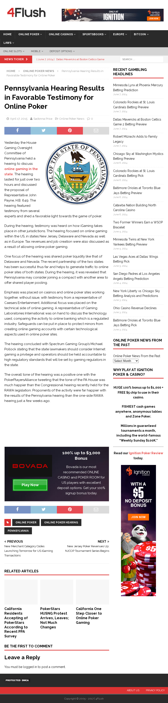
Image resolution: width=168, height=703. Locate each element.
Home (7, 34)
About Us (133, 690)
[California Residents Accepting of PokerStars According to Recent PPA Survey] (21, 602)
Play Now (30, 485)
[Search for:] (142, 59)
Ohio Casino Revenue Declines (135, 308)
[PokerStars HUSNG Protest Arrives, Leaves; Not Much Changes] (57, 602)
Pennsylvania (18, 530)
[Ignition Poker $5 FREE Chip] (138, 594)
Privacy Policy (155, 690)
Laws (7, 42)
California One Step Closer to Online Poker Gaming (89, 615)
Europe (118, 34)
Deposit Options (61, 51)
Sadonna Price (42, 118)
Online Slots (12, 51)
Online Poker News (71, 118)
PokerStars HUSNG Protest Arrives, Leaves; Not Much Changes (54, 618)
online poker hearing (61, 522)
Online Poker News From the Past (136, 356)
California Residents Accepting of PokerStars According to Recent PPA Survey (16, 622)
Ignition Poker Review (146, 453)
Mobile (35, 51)
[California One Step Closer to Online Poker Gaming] (92, 602)
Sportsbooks (92, 34)
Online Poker (28, 34)
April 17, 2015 (18, 118)
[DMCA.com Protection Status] (17, 680)
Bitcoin (140, 34)
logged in (30, 667)
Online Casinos (61, 34)
